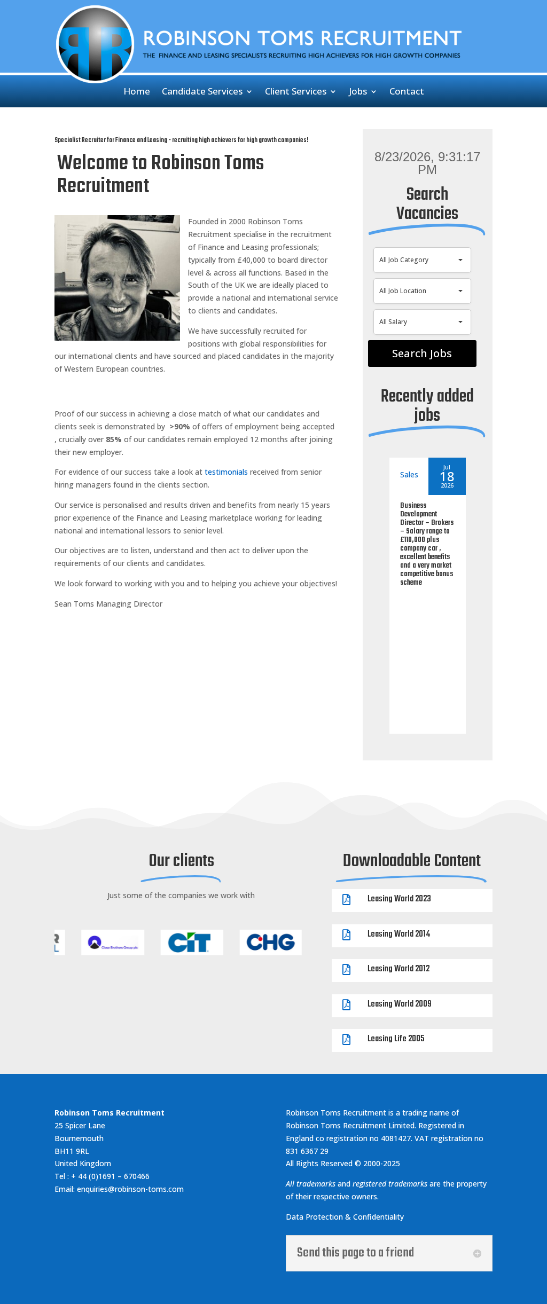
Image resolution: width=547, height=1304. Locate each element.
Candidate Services (202, 92)
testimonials (226, 472)
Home (136, 92)
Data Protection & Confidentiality (345, 1217)
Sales (409, 474)
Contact (406, 92)
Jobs (358, 92)
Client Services (295, 92)
